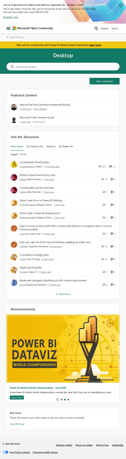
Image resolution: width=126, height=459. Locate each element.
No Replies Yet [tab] (66, 146)
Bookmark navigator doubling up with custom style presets (53, 280)
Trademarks (117, 445)
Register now (10, 17)
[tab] (61, 399)
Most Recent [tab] (17, 146)
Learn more (95, 45)
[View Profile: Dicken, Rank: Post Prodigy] (14, 257)
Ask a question (104, 81)
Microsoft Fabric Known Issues (37, 117)
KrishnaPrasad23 (28, 204)
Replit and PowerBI (30, 267)
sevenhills (24, 233)
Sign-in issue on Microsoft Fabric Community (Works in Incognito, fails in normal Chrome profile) (65, 227)
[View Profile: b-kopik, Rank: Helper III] (14, 270)
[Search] (96, 28)
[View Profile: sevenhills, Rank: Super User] (14, 228)
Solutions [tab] (50, 146)
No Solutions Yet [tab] (35, 146)
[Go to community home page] (33, 28)
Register (105, 28)
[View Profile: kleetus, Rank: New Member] (14, 177)
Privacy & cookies (84, 445)
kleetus (23, 179)
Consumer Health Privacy (45, 452)
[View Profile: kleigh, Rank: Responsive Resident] (14, 282)
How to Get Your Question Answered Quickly (45, 104)
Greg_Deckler (40, 108)
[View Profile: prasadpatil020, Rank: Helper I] (14, 164)
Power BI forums (17, 37)
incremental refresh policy (34, 162)
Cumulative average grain (34, 254)
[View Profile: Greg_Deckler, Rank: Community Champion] (14, 107)
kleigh (23, 284)
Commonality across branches (37, 187)
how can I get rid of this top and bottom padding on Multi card (55, 242)
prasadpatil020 (27, 166)
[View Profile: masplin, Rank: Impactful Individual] (14, 244)
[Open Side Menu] (8, 28)
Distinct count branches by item (37, 175)
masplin (23, 246)
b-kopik (23, 271)
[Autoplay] (57, 399)
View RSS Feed (17, 424)
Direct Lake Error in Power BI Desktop (41, 200)
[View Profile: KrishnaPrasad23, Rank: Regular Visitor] (14, 203)
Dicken (23, 259)
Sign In (115, 28)
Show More (65, 294)
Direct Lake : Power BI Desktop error (40, 213)
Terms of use (102, 445)
